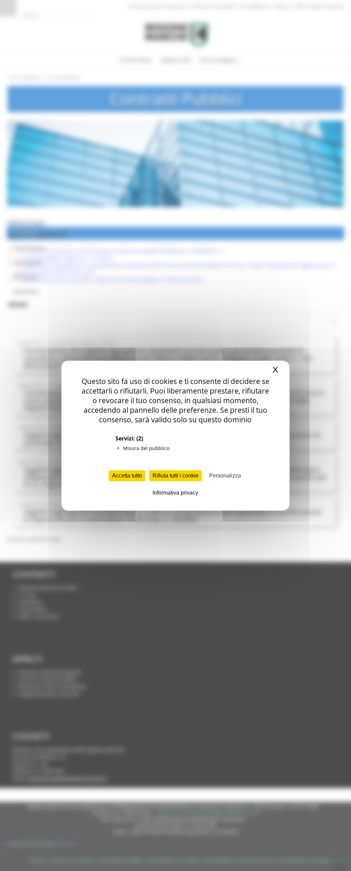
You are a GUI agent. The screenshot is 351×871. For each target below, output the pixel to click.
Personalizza (225, 475)
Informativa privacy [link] (175, 493)
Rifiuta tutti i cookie (175, 475)
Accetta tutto (127, 475)
